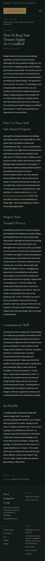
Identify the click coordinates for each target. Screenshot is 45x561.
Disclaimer (28, 554)
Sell (4, 537)
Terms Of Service (31, 550)
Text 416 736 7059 (31, 500)
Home (5, 19)
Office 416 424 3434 (32, 497)
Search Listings (8, 530)
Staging (6, 540)
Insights (13, 19)
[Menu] (40, 11)
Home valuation (14, 11)
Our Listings (7, 533)
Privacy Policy (30, 547)
